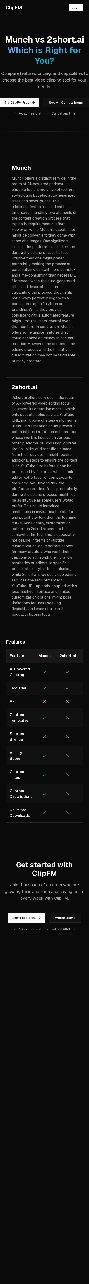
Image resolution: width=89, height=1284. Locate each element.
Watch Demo (65, 918)
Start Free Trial (23, 918)
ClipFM (14, 8)
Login (75, 7)
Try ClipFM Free (17, 102)
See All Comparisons (66, 102)
